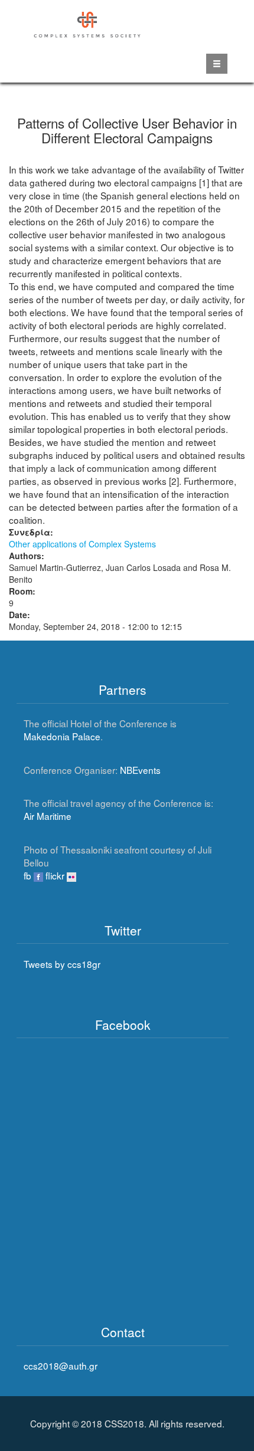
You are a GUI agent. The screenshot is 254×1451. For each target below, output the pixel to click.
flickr (56, 875)
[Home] (87, 23)
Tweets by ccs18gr (62, 963)
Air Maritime (47, 815)
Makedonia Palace (62, 736)
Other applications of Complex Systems (82, 544)
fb (29, 875)
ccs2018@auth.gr (60, 1365)
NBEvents (140, 769)
